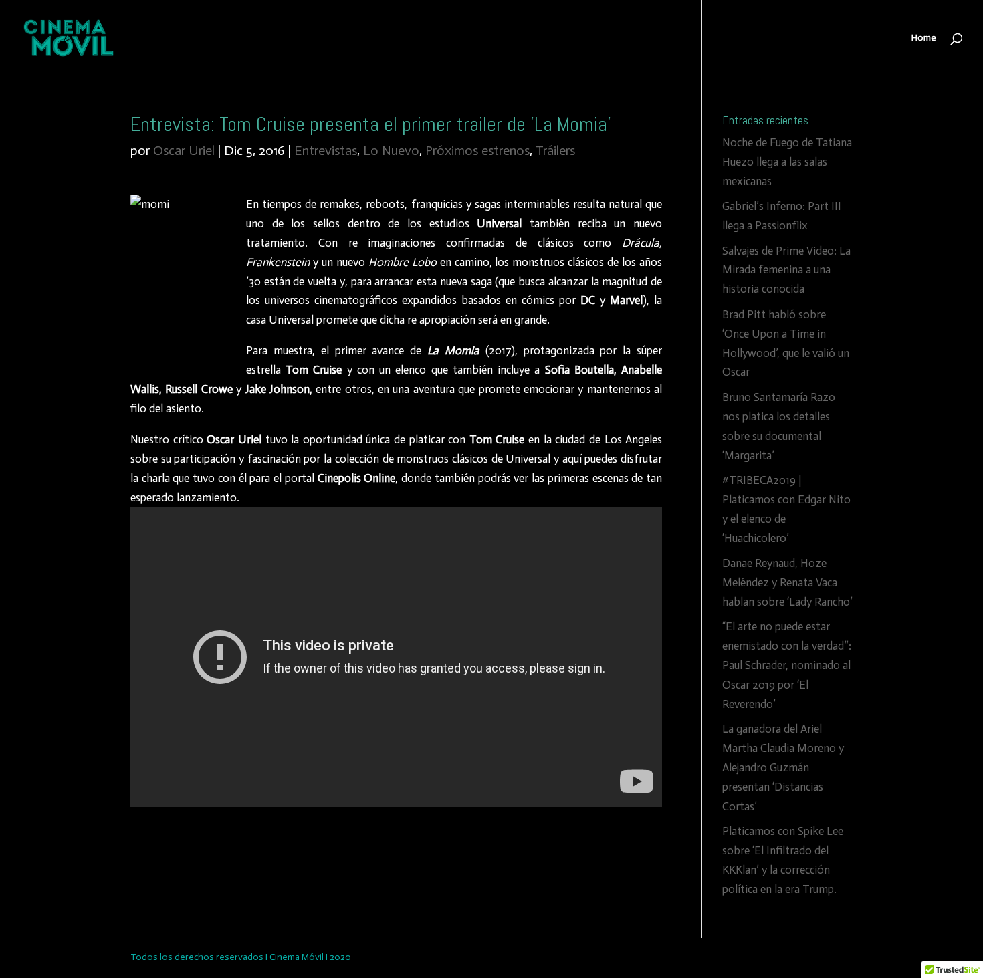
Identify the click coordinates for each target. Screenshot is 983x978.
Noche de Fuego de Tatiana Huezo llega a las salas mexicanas (787, 162)
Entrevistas (325, 150)
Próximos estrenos (477, 150)
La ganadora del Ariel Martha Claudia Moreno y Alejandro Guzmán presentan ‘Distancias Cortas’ (783, 767)
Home (923, 38)
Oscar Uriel (184, 150)
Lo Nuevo (391, 150)
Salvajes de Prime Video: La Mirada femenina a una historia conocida (786, 270)
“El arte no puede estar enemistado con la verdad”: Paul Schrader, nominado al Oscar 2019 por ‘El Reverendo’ (786, 665)
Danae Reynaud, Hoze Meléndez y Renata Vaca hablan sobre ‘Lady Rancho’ (787, 582)
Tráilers (555, 150)
